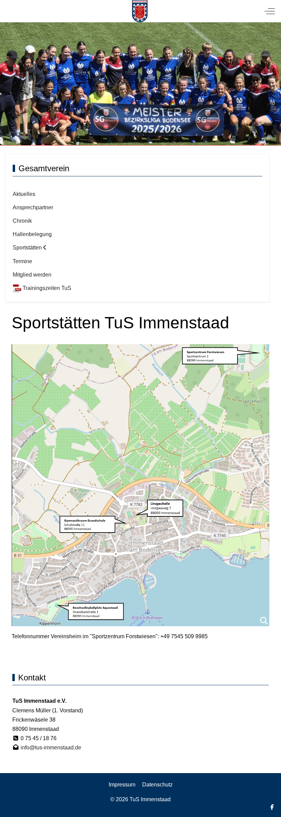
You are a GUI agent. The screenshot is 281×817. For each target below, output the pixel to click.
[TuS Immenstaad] (140, 11)
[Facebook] (272, 807)
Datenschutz (157, 784)
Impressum (122, 784)
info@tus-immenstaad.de (51, 747)
